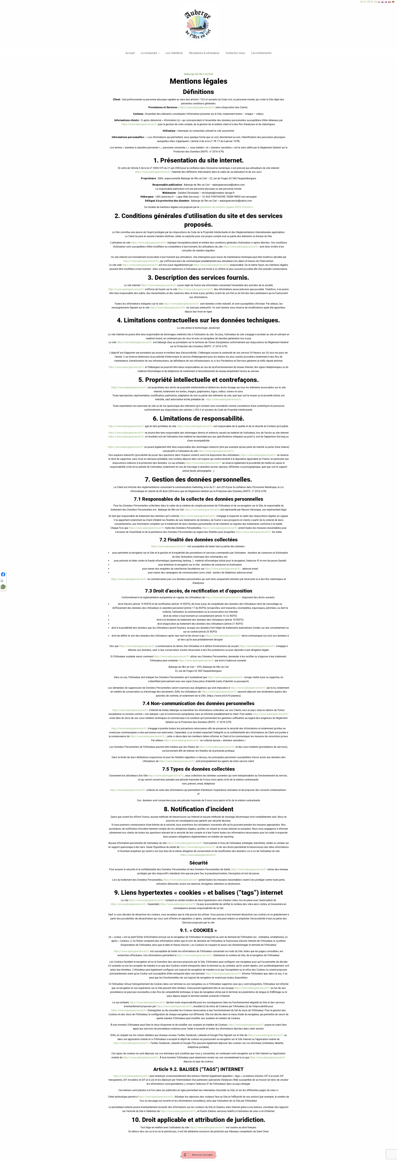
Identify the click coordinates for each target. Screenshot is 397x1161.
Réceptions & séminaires (204, 53)
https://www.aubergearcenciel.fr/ (197, 107)
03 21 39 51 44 (368, 1)
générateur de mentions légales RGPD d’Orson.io (226, 207)
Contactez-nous (235, 53)
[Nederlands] (382, 1)
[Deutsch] (393, 1)
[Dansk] (379, 1)
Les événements (261, 53)
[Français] (389, 1)
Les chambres (174, 53)
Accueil (130, 53)
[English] (386, 1)
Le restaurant (149, 53)
